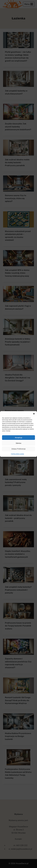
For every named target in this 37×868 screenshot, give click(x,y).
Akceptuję (18, 438)
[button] (34, 414)
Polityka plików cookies (17, 454)
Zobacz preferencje (18, 449)
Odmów (18, 443)
